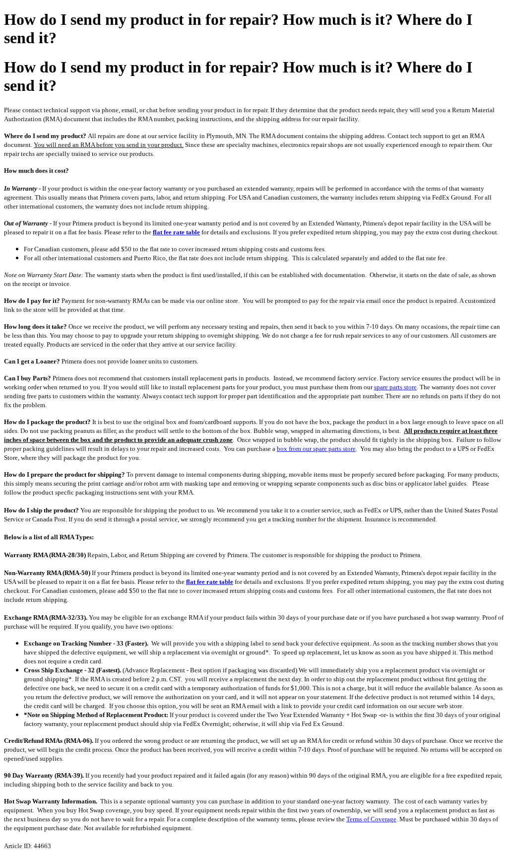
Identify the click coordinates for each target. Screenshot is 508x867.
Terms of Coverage (371, 819)
